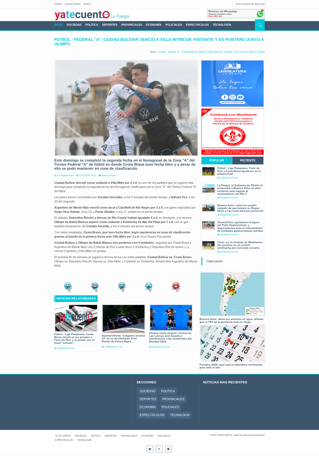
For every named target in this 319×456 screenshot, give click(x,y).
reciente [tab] (247, 160)
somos (87, 4)
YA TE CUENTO (63, 436)
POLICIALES (173, 24)
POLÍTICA (91, 24)
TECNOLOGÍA (222, 24)
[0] (68, 285)
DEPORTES (109, 24)
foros (58, 4)
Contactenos (72, 4)
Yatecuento (214, 261)
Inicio (153, 51)
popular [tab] (216, 160)
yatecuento (82, 15)
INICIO (58, 24)
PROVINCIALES (131, 24)
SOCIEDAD (74, 24)
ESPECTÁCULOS (197, 24)
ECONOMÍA (154, 24)
